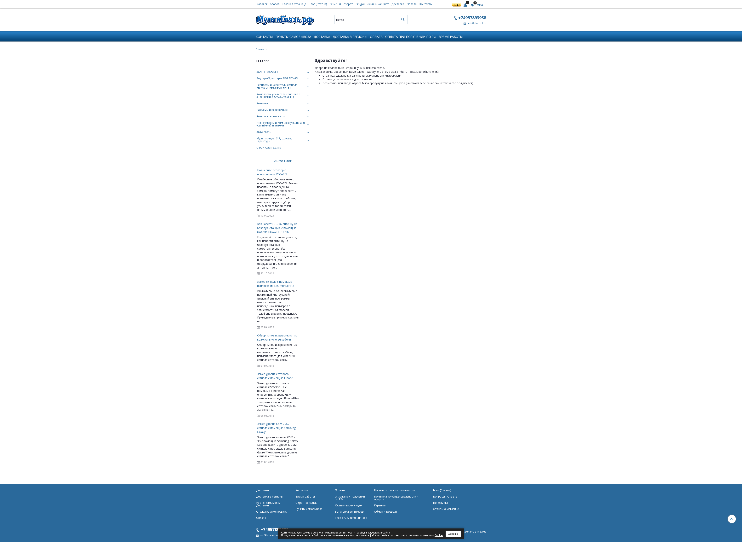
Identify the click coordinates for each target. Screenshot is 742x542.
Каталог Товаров (268, 4)
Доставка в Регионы (350, 37)
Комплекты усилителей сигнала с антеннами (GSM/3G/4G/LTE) (278, 95)
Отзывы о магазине (446, 509)
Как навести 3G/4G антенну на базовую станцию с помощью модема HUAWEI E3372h (277, 228)
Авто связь (263, 132)
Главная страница (294, 4)
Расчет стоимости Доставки (268, 504)
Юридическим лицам (348, 505)
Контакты (425, 4)
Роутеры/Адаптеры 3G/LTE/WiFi (277, 78)
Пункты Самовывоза (293, 37)
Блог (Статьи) (318, 4)
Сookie (439, 535)
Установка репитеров (349, 511)
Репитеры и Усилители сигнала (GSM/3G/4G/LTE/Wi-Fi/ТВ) (276, 86)
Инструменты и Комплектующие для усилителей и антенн (280, 124)
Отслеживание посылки (272, 511)
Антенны (262, 103)
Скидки (360, 4)
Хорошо (453, 533)
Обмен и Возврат (341, 4)
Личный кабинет (378, 4)
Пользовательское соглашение (395, 490)
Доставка (397, 4)
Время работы (451, 37)
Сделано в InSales (474, 531)
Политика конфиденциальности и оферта (396, 498)
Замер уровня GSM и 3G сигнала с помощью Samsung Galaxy (276, 428)
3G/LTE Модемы (267, 72)
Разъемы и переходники (272, 110)
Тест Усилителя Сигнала (351, 518)
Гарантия (380, 505)
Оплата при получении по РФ (410, 37)
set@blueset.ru (476, 23)
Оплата (412, 4)
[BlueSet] (285, 18)
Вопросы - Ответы (445, 496)
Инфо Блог (283, 161)
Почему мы (440, 502)
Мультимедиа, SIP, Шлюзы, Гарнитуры (274, 140)
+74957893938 (472, 17)
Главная (260, 49)
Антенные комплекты (270, 116)
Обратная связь (306, 502)
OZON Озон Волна (268, 147)
